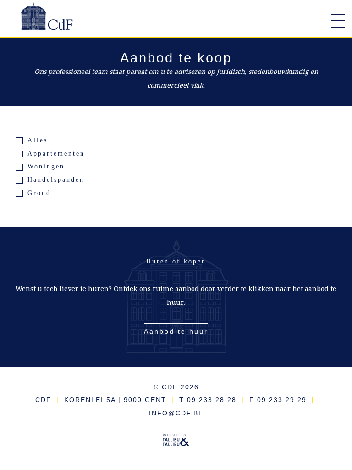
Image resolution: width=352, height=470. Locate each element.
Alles (38, 140)
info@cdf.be (176, 413)
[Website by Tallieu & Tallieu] (176, 442)
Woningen (46, 166)
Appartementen (56, 153)
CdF (48, 20)
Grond (39, 192)
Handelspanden (56, 179)
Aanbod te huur (176, 331)
